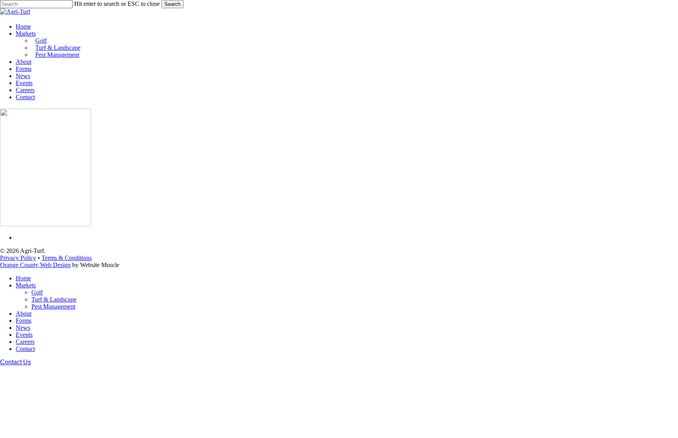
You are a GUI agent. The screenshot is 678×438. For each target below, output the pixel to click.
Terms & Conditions (67, 257)
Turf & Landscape (54, 299)
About (23, 313)
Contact (25, 348)
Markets (26, 285)
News (23, 327)
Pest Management (53, 306)
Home (23, 278)
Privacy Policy (18, 257)
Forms (23, 320)
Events (24, 334)
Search (172, 4)
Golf (37, 292)
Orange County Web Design (35, 265)
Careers (25, 341)
